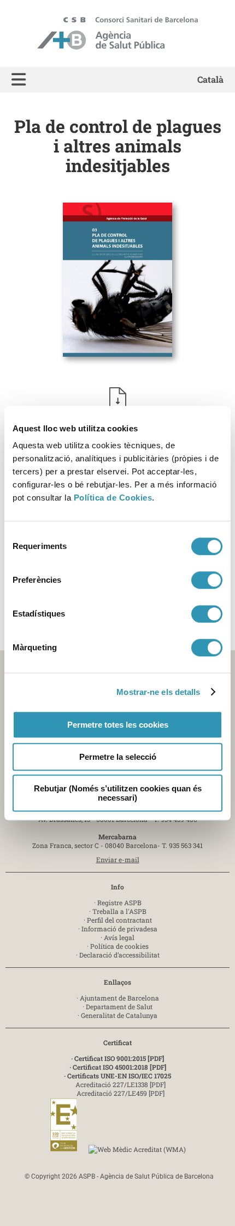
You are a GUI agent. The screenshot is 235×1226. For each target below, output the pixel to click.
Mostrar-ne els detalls (158, 692)
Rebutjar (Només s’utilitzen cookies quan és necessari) (118, 793)
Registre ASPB (119, 902)
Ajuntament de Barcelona (119, 997)
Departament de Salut (119, 1006)
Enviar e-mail (117, 859)
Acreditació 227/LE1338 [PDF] (120, 1084)
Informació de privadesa (119, 928)
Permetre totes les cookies (117, 724)
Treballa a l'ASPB (119, 911)
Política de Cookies (113, 497)
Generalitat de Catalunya (119, 1015)
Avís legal (119, 937)
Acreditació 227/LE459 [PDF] (120, 1093)
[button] (18, 79)
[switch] (206, 580)
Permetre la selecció (117, 756)
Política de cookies (119, 946)
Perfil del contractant (119, 920)
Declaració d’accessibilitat (119, 954)
